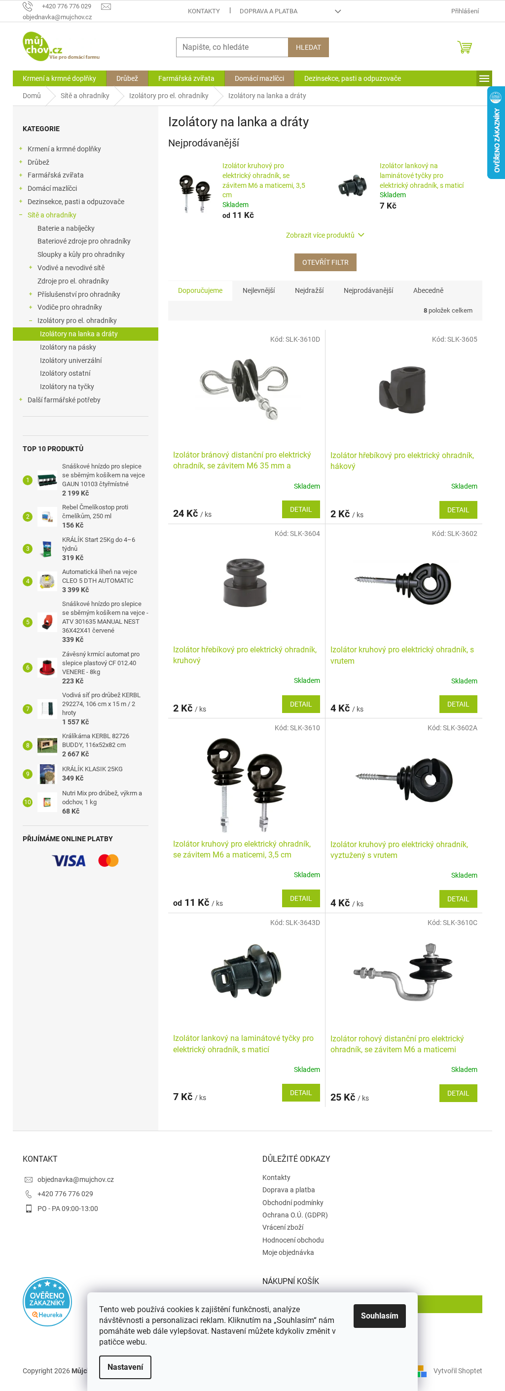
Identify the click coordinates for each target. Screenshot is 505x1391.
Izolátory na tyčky (67, 387)
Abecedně (428, 290)
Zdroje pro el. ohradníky (73, 281)
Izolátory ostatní (65, 373)
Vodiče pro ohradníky (69, 307)
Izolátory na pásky (68, 347)
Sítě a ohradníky (52, 215)
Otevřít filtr (325, 262)
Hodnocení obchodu (293, 1240)
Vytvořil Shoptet (457, 1371)
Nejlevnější (259, 290)
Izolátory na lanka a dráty (79, 334)
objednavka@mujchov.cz (75, 1179)
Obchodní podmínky (293, 1203)
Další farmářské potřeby (64, 400)
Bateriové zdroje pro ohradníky (84, 241)
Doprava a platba (268, 11)
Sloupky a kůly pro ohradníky (81, 254)
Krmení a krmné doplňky (64, 149)
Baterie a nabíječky (66, 228)
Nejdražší (309, 290)
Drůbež (38, 162)
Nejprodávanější (368, 290)
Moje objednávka (288, 1252)
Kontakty (204, 11)
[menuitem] (59, 78)
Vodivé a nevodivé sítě (71, 268)
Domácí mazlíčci (52, 188)
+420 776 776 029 (65, 1194)
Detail (301, 509)
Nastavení (125, 1367)
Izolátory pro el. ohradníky (77, 320)
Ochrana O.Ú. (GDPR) (295, 1215)
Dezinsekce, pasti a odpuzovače (76, 202)
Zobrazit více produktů (320, 235)
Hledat (308, 47)
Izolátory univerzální (71, 360)
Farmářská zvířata (56, 175)
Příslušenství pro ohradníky (78, 294)
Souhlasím (379, 1315)
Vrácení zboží (282, 1227)
